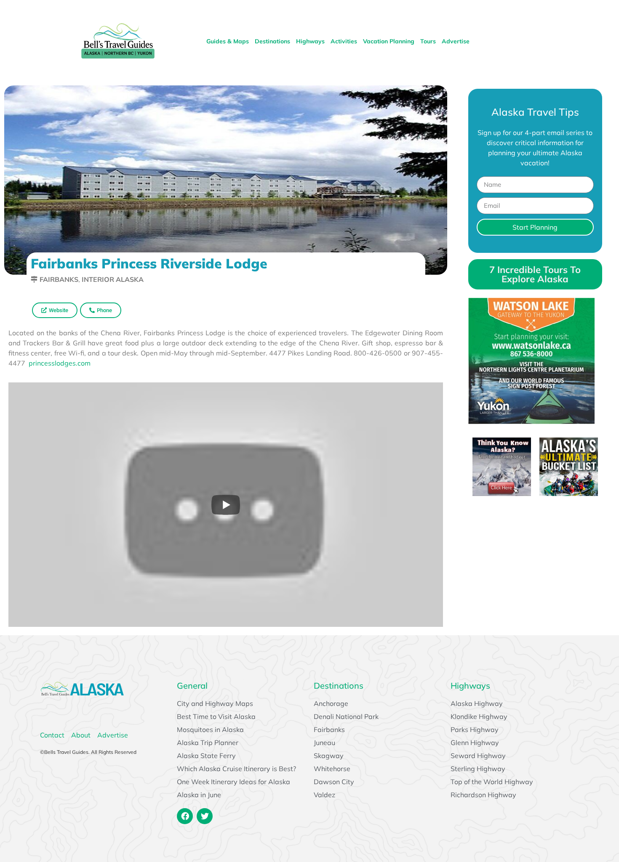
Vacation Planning (388, 41)
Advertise (456, 41)
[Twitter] (205, 816)
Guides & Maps (227, 41)
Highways (310, 41)
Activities (344, 41)
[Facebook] (185, 816)
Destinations (272, 41)
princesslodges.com (60, 363)
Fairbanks (59, 279)
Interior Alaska (113, 279)
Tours (428, 41)
